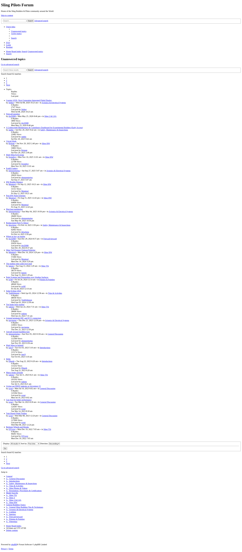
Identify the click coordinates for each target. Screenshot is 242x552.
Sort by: (24, 443)
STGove (12, 429)
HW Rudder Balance (14, 182)
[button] (8, 85)
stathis (11, 130)
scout (11, 388)
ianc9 (11, 348)
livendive (12, 157)
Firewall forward (50, 239)
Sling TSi (45, 266)
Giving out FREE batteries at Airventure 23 (23, 386)
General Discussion (55, 334)
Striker (11, 103)
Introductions (45, 348)
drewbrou (12, 225)
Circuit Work (11, 141)
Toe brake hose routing (15, 304)
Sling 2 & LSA (50, 116)
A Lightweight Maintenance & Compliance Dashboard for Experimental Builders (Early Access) (44, 128)
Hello (8, 359)
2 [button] (6, 80)
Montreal (12, 184)
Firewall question (13, 114)
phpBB (14, 544)
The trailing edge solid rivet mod (19, 264)
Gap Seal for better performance (19, 400)
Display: (6, 443)
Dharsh (11, 361)
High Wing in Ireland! (15, 345)
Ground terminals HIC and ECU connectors (23, 318)
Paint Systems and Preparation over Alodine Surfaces (27, 277)
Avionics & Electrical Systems (54, 103)
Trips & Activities (55, 293)
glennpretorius (14, 171)
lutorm (11, 266)
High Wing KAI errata (15, 155)
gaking (11, 307)
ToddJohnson (14, 293)
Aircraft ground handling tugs (18, 332)
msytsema (12, 320)
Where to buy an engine (15, 236)
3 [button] (6, 83)
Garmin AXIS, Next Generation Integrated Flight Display (29, 100)
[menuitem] (18, 31)
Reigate (12, 143)
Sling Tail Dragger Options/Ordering (20, 250)
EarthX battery (12, 168)
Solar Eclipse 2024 (13, 291)
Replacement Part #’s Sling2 (17, 223)
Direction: (44, 443)
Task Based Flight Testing (16, 413)
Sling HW (46, 143)
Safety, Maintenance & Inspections (54, 130)
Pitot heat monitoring (14, 209)
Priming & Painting (47, 280)
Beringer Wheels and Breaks (17, 427)
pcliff (11, 280)
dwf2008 (12, 116)
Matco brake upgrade (14, 373)
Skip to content (7, 15)
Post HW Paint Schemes (15, 196)
